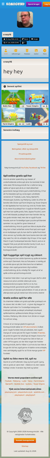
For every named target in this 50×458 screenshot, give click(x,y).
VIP (43, 350)
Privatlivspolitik (25, 153)
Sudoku (29, 384)
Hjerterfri (9, 384)
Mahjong (16, 381)
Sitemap (25, 446)
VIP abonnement (30, 327)
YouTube (24, 167)
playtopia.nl (19, 395)
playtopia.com (11, 392)
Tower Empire (39, 384)
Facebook (33, 167)
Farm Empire (39, 381)
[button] (45, 52)
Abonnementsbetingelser (25, 158)
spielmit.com (39, 392)
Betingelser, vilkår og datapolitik (25, 149)
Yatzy (30, 381)
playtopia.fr (30, 395)
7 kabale (8, 381)
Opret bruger (34, 4)
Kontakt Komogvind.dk (25, 440)
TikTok (43, 167)
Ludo (24, 381)
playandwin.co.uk (25, 392)
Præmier (41, 332)
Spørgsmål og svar (25, 144)
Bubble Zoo (19, 384)
